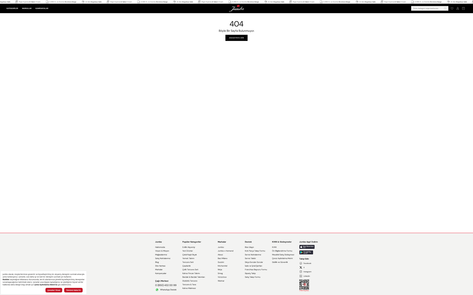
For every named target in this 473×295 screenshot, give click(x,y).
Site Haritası (160, 266)
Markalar (159, 269)
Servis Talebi (250, 258)
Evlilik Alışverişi (188, 247)
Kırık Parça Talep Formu (255, 251)
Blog (157, 262)
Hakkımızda (160, 247)
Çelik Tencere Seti (190, 269)
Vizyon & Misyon (162, 251)
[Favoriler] (452, 8)
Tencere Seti (188, 262)
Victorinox (222, 277)
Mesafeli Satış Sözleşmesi (283, 254)
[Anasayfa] (236, 8)
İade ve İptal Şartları (253, 266)
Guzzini (221, 262)
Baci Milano (222, 258)
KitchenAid (222, 266)
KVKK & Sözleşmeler (282, 242)
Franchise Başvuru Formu (256, 269)
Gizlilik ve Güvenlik (280, 262)
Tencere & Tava (189, 284)
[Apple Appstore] (308, 247)
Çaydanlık (186, 266)
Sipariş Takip (250, 273)
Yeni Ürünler (187, 251)
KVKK (274, 247)
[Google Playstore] (308, 252)
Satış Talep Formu (252, 277)
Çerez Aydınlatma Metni (282, 258)
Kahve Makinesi (189, 288)
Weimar (221, 281)
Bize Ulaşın (249, 247)
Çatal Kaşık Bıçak (189, 254)
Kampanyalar (160, 273)
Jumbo (158, 242)
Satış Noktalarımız (162, 258)
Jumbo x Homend (225, 251)
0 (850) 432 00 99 (166, 285)
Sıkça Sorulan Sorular (254, 262)
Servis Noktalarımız (253, 254)
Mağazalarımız (161, 254)
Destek (248, 242)
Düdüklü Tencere (189, 281)
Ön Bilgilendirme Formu (282, 251)
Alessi (220, 254)
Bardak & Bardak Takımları (193, 277)
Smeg (220, 273)
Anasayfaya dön (236, 38)
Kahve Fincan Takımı (191, 273)
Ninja (220, 269)
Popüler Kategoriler (191, 242)
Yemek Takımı (188, 258)
